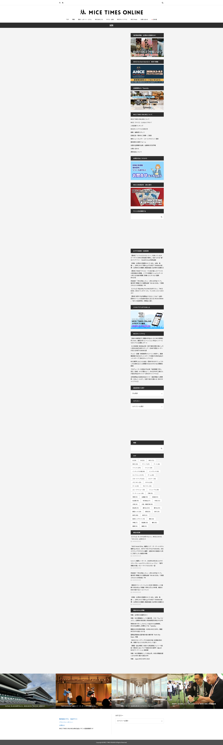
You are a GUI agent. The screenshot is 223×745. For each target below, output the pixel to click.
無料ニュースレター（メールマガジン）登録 (144, 139)
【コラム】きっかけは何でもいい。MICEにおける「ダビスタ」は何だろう (146, 538)
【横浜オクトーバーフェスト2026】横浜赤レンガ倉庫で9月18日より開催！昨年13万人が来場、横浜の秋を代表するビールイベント (147, 587)
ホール (135, 486)
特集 (73, 19)
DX (142, 460)
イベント (136, 468)
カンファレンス (138, 475)
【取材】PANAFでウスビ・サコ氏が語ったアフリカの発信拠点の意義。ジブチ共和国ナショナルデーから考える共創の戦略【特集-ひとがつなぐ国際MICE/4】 (147, 274)
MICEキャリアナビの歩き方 (139, 129)
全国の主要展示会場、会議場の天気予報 (143, 145)
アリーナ (145, 464)
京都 (134, 497)
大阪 (157, 500)
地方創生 (146, 500)
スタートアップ (138, 479)
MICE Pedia (134, 19)
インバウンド (154, 471)
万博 (150, 493)
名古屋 (135, 500)
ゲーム (151, 475)
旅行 (156, 511)
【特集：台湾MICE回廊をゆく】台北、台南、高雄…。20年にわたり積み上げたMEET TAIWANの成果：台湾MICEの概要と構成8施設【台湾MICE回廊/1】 (147, 265)
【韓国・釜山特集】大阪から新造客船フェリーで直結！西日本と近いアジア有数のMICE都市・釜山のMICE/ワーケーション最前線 (147, 648)
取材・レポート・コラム (85, 19)
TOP (67, 19)
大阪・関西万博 (147, 504)
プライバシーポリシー (66, 722)
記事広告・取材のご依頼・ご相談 (141, 135)
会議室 (145, 497)
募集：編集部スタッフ (138, 132)
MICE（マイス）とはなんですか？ (141, 122)
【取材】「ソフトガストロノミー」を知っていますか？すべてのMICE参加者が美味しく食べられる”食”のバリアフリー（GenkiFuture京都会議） (147, 257)
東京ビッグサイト (138, 519)
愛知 (147, 511)
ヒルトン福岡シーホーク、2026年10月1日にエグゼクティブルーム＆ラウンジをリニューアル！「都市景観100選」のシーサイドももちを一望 (147, 563)
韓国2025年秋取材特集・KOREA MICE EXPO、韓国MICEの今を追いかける (146, 630)
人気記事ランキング (137, 126)
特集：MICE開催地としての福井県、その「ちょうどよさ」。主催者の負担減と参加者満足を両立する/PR (147, 619)
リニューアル (154, 489)
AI (134, 460)
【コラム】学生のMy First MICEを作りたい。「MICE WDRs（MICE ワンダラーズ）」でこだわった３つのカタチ (147, 291)
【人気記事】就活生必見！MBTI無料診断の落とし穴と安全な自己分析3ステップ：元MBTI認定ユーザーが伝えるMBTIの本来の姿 (147, 348)
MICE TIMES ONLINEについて (140, 119)
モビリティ (147, 486)
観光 (154, 522)
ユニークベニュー (138, 489)
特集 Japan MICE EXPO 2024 (140, 659)
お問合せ (62, 725)
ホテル (148, 482)
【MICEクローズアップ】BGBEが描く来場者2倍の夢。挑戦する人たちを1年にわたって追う (146, 641)
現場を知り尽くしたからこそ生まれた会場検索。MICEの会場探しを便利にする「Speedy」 (146, 625)
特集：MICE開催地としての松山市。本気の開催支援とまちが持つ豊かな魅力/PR (147, 654)
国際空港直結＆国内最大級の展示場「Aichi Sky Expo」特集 (145, 636)
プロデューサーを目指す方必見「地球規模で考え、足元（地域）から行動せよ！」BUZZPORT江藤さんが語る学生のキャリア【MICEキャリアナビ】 (147, 371)
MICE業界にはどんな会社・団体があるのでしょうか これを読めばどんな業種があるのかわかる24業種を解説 (147, 363)
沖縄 (134, 522)
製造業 (145, 522)
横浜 (151, 519)
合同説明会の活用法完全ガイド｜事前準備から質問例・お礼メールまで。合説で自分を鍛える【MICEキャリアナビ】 (147, 379)
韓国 (144, 526)
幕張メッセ (136, 511)
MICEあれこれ (99, 19)
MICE (151, 460)
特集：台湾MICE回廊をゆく (139, 615)
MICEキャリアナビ (122, 19)
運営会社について (136, 152)
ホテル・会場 (110, 19)
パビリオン (136, 482)
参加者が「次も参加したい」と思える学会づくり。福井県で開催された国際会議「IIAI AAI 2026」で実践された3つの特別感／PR (147, 283)
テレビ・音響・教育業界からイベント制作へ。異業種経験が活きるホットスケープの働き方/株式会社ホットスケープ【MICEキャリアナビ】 (147, 356)
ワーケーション (138, 493)
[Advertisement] (144, 233)
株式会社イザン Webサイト (68, 719)
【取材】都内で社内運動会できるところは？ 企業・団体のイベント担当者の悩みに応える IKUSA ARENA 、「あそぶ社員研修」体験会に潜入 (147, 298)
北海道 (155, 497)
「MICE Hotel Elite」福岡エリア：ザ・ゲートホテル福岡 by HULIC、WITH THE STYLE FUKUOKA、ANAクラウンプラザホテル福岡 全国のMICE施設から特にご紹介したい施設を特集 (147, 550)
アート (157, 464)
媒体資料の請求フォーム (138, 142)
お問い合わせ (144, 19)
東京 (135, 515)
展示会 (146, 508)
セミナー (152, 479)
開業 (134, 526)
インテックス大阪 (138, 471)
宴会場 (135, 508)
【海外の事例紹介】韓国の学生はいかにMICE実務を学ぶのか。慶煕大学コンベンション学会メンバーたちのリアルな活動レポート (147, 340)
